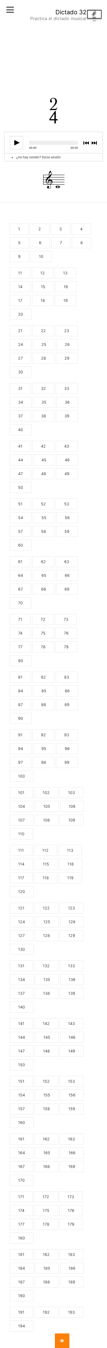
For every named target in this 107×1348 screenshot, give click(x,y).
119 (70, 877)
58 (43, 531)
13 (65, 273)
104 (21, 806)
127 (21, 935)
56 (67, 517)
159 (71, 1108)
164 (21, 1152)
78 (43, 646)
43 (66, 446)
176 (71, 1210)
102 (46, 792)
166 (72, 1152)
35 (43, 402)
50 (20, 487)
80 (20, 660)
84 (20, 690)
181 (21, 1254)
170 (21, 1180)
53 (66, 503)
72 (43, 619)
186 (72, 1268)
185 (46, 1268)
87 (20, 704)
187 (21, 1282)
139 (71, 993)
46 (67, 459)
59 (66, 531)
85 (43, 690)
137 (21, 993)
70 (20, 602)
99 (66, 762)
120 (21, 891)
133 (71, 965)
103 (71, 792)
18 (43, 300)
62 (43, 561)
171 (21, 1196)
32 (43, 388)
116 (70, 864)
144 (21, 1037)
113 (70, 850)
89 (66, 704)
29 (66, 358)
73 (66, 619)
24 (20, 344)
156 (72, 1095)
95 (43, 748)
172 (46, 1196)
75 (43, 633)
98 (43, 762)
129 (71, 935)
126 (72, 921)
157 (21, 1108)
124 (21, 921)
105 (46, 806)
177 (21, 1224)
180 (21, 1238)
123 (71, 908)
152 (46, 1081)
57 (20, 531)
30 (20, 372)
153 (71, 1081)
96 (67, 748)
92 (43, 734)
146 (72, 1037)
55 (43, 517)
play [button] (16, 142)
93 (66, 734)
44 (20, 459)
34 (20, 402)
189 (71, 1282)
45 (43, 459)
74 (20, 633)
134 (21, 979)
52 (43, 503)
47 (20, 473)
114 (21, 864)
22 (43, 330)
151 (21, 1081)
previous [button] (87, 142)
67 (20, 589)
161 (21, 1139)
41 (20, 446)
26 (67, 344)
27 (20, 358)
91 (20, 734)
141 (21, 1023)
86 (67, 690)
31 (20, 388)
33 (66, 388)
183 (71, 1254)
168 (46, 1166)
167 (21, 1166)
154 (21, 1095)
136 (72, 979)
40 (20, 429)
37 (20, 416)
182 (46, 1254)
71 (20, 619)
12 (42, 273)
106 (72, 806)
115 (46, 864)
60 (20, 545)
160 (21, 1122)
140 (21, 1007)
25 (43, 344)
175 (46, 1210)
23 (66, 330)
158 (46, 1108)
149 (71, 1051)
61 (20, 561)
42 (43, 446)
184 (21, 1268)
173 (70, 1196)
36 (67, 402)
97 (20, 762)
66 (67, 575)
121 (21, 908)
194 (21, 1326)
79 (66, 646)
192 (46, 1312)
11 (20, 273)
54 (20, 517)
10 (41, 256)
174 (21, 1210)
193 (71, 1312)
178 (46, 1224)
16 (66, 286)
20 (20, 314)
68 (43, 589)
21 (20, 330)
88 (43, 704)
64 (20, 575)
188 (46, 1282)
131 (21, 965)
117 (21, 877)
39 (66, 416)
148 (46, 1051)
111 (21, 850)
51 (20, 503)
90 (20, 718)
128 (46, 935)
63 (66, 561)
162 (46, 1139)
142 (46, 1023)
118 (46, 877)
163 (71, 1139)
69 (66, 589)
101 (21, 792)
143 (71, 1023)
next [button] (95, 142)
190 (21, 1295)
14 (20, 286)
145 (46, 1037)
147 (21, 1051)
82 (43, 677)
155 (46, 1095)
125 (46, 921)
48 (43, 473)
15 (43, 286)
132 (46, 965)
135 (46, 979)
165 (46, 1152)
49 (66, 473)
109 (71, 820)
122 (46, 908)
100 (21, 776)
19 (65, 300)
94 (20, 748)
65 (43, 575)
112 (45, 850)
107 (21, 820)
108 (46, 820)
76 (66, 633)
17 (20, 300)
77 (20, 646)
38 (43, 416)
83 (66, 677)
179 (71, 1224)
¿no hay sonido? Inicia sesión (38, 157)
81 (20, 677)
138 (46, 993)
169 (71, 1166)
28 (43, 358)
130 (21, 949)
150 (21, 1064)
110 (21, 833)
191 (21, 1312)
